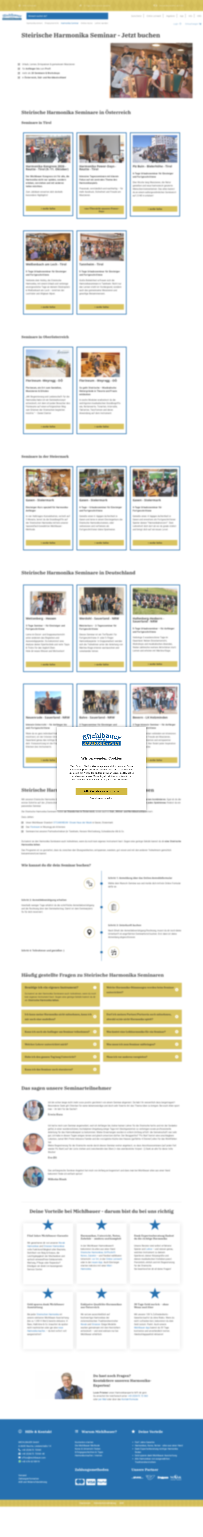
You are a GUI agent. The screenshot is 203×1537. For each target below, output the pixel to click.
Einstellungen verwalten (101, 798)
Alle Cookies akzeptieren (101, 791)
